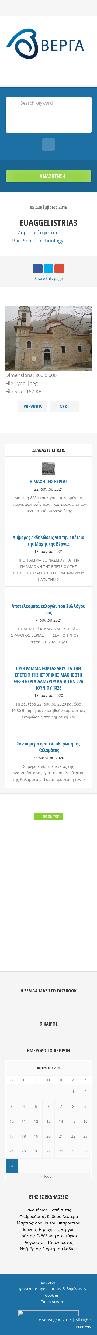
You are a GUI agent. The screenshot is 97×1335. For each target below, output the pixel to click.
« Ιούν (46, 1176)
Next (64, 406)
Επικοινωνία (52, 1301)
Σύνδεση (48, 1282)
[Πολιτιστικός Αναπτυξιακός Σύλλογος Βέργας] (48, 45)
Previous (32, 406)
